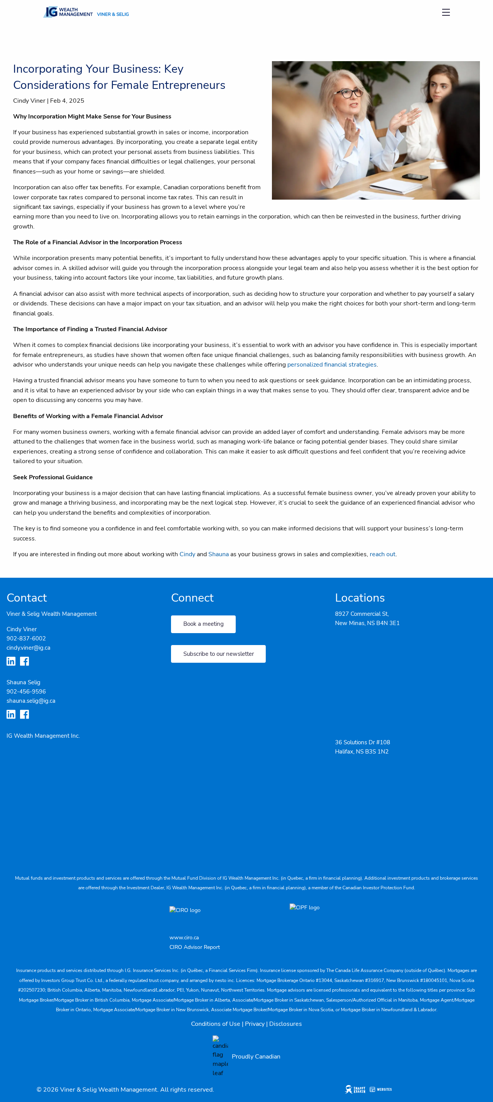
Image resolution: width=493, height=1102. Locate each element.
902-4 (15, 691)
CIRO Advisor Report (194, 947)
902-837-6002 (26, 638)
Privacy (255, 1024)
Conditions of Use (215, 1024)
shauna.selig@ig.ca (31, 701)
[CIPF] (307, 915)
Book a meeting (203, 624)
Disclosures (285, 1024)
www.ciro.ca (184, 937)
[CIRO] (207, 915)
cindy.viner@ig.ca (28, 648)
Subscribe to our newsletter (218, 654)
